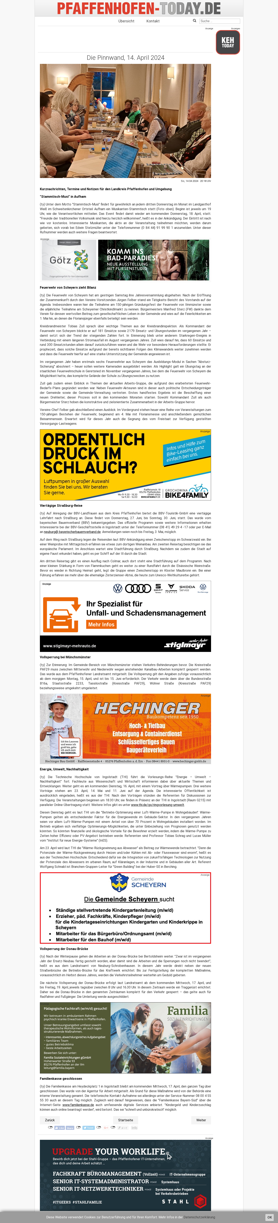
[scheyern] (125, 907)
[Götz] (125, 260)
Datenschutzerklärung (199, 1217)
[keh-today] (228, 42)
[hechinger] (125, 728)
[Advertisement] (125, 39)
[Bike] (125, 464)
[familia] (125, 1037)
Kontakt (153, 21)
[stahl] (125, 1175)
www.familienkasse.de (78, 1105)
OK (269, 1217)
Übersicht (126, 21)
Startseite (125, 1120)
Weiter (201, 1120)
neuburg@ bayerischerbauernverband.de (72, 532)
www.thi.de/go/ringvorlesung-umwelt (157, 805)
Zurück (50, 1120)
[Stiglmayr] (125, 616)
